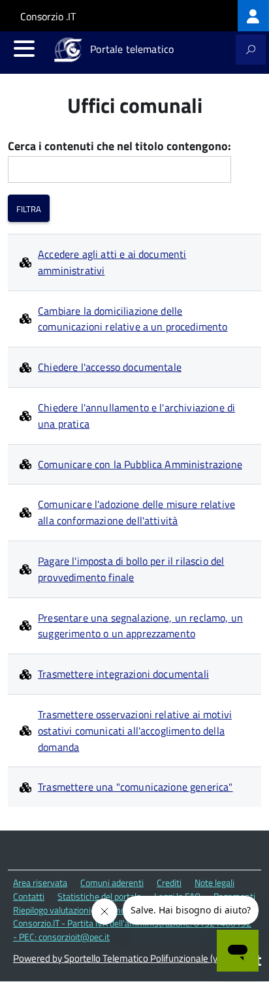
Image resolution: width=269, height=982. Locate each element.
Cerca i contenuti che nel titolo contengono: (119, 146)
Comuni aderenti (112, 882)
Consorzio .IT (48, 16)
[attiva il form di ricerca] (251, 50)
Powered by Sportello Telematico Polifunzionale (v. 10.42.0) (133, 958)
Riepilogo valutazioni (52, 910)
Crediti (169, 882)
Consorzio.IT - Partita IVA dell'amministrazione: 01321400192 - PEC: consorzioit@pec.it (132, 929)
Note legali (214, 882)
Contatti (28, 896)
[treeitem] (253, 15)
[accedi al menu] (24, 48)
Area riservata (40, 882)
